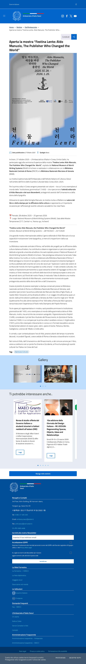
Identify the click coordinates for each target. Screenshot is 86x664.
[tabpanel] (27, 374)
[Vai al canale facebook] (66, 16)
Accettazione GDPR (20, 542)
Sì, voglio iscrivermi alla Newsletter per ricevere (26, 553)
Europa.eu (19, 598)
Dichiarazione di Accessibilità (57, 651)
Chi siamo (15, 616)
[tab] (40, 386)
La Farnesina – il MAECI (20, 571)
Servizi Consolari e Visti (20, 625)
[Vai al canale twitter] (70, 16)
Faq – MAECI (16, 607)
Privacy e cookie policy (37, 651)
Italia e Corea (16, 621)
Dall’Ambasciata (31, 27)
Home (11, 27)
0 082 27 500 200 (21, 514)
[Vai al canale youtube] (75, 16)
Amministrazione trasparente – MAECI (25, 643)
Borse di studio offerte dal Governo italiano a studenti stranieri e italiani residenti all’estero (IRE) (27, 425)
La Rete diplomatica (19, 575)
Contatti (15, 630)
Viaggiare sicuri (17, 580)
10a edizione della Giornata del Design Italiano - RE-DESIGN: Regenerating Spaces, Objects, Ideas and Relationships (56, 428)
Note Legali (28, 547)
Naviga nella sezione (43, 473)
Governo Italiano (14, 4)
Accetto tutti (75, 657)
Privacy (22, 547)
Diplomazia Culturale (21, 351)
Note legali (22, 651)
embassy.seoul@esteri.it (25, 519)
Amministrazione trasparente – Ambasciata (27, 638)
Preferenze (61, 657)
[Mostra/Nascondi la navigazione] (4, 16)
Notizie (19, 27)
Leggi (21, 452)
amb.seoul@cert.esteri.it (23, 523)
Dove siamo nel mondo (20, 584)
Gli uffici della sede (18, 528)
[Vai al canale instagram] (62, 16)
